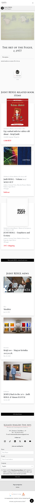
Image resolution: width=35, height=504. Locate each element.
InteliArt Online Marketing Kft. (22, 498)
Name (2, 449)
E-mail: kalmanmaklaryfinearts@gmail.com (17, 434)
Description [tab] (5, 57)
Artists (17, 487)
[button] (17, 74)
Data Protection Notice (17, 470)
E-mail (3, 456)
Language (3, 463)
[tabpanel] (17, 61)
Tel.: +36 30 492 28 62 (17, 432)
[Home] (5, 3)
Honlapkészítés (9, 498)
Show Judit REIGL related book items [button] (17, 260)
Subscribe (17, 477)
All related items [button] (17, 414)
